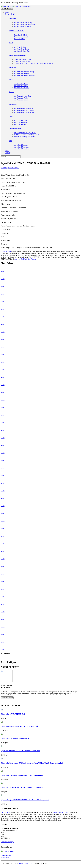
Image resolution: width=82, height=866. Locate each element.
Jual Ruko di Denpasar (21, 88)
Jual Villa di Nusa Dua (21, 149)
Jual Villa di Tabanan (21, 145)
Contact (7, 153)
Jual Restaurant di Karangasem (24, 75)
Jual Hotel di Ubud (20, 47)
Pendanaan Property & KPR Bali (25, 136)
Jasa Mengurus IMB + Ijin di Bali (25, 133)
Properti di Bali (10, 14)
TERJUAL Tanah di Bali (22, 59)
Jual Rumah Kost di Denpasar (24, 112)
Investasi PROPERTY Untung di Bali (26, 135)
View (2, 271)
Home (7, 12)
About (7, 151)
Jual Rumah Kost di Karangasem (25, 110)
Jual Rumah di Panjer (21, 98)
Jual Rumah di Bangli (21, 100)
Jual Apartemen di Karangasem (24, 24)
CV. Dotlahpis (5, 812)
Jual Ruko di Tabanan (21, 84)
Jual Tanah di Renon (21, 122)
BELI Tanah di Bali (20, 35)
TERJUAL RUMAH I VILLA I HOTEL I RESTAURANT (34, 63)
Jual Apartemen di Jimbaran (23, 26)
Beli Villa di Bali (19, 39)
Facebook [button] (4, 168)
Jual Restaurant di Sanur (22, 73)
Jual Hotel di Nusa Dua (21, 51)
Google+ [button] (16, 168)
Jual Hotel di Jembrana (21, 49)
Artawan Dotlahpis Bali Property (25, 259)
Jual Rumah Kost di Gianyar (23, 108)
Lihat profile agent (7, 697)
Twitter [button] (10, 168)
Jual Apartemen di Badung (23, 23)
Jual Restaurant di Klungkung (24, 72)
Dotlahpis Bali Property (61, 812)
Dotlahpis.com (6, 251)
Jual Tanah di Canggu (21, 120)
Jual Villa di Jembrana (21, 147)
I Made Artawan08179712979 (6, 856)
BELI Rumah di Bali (21, 37)
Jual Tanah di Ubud (20, 124)
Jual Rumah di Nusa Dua (22, 96)
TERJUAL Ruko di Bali (22, 61)
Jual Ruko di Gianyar (21, 86)
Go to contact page (7, 842)
